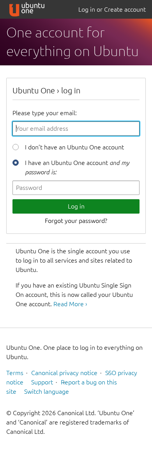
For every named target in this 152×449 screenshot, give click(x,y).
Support (42, 382)
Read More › (70, 303)
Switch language (46, 391)
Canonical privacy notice (64, 372)
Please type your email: (44, 112)
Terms (14, 372)
